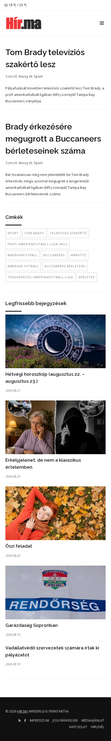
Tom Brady (34, 233)
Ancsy (23, 76)
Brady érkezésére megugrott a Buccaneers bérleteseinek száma (53, 139)
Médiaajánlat (92, 720)
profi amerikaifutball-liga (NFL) (37, 244)
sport (13, 233)
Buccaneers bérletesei (65, 266)
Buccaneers (54, 255)
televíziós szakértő (68, 233)
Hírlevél (97, 727)
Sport (38, 76)
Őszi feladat (18, 546)
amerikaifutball (23, 255)
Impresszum (39, 720)
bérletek (87, 277)
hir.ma (22, 711)
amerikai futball (23, 266)
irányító (78, 255)
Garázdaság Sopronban (31, 625)
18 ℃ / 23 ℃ (17, 5)
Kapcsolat (78, 727)
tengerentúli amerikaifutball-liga (40, 277)
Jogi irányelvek (65, 720)
